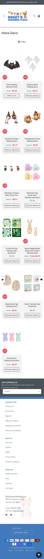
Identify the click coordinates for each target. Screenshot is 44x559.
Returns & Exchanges (13, 430)
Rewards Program (11, 421)
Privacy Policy (10, 457)
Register (8, 416)
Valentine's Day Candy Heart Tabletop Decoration (32, 195)
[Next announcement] (40, 2)
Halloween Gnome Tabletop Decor (11, 140)
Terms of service (30, 550)
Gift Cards (9, 488)
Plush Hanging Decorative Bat (11, 86)
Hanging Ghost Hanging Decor (32, 86)
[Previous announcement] (4, 2)
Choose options (32, 96)
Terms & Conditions (12, 462)
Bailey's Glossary (11, 474)
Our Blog (8, 483)
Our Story (8, 442)
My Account (9, 411)
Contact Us (9, 406)
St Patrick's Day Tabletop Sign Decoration (12, 250)
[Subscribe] (38, 391)
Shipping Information (13, 426)
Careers (8, 447)
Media (7, 452)
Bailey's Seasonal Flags (21, 548)
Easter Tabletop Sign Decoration (32, 305)
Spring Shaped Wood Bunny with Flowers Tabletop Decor (32, 250)
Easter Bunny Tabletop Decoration (11, 359)
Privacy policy (19, 550)
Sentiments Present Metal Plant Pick (11, 194)
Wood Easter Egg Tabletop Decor (11, 305)
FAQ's (7, 478)
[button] (4, 16)
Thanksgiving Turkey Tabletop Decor (32, 140)
